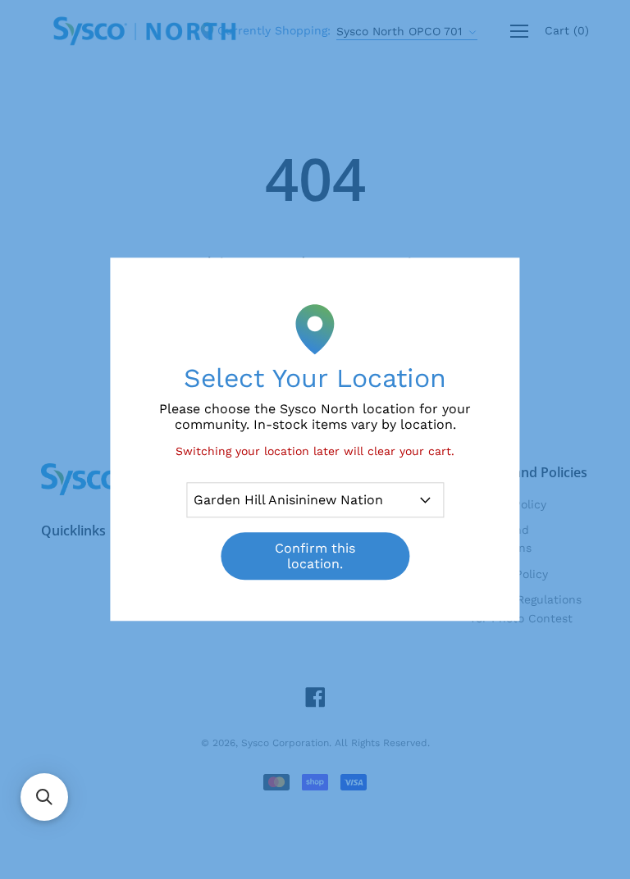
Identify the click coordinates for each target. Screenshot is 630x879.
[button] (44, 797)
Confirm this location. (315, 556)
